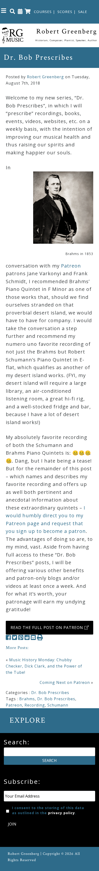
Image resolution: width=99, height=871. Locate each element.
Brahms (27, 698)
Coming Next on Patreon (65, 682)
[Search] (12, 11)
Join (12, 824)
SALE (82, 11)
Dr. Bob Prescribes (50, 692)
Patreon (71, 265)
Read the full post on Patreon (47, 627)
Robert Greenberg (45, 76)
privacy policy (61, 813)
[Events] (20, 11)
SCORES (64, 11)
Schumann (57, 705)
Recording (35, 705)
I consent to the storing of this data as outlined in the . (48, 810)
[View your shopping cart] (27, 11)
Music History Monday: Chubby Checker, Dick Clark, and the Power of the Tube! (44, 666)
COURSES (43, 11)
